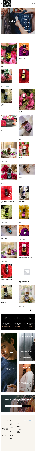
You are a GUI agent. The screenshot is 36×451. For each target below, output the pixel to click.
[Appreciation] (9, 292)
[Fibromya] (9, 212)
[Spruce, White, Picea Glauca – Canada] (27, 169)
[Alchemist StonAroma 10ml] (9, 53)
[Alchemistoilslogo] (7, 0)
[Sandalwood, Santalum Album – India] (9, 271)
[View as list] (23, 39)
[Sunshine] (27, 99)
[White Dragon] (27, 149)
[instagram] (5, 435)
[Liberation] (9, 96)
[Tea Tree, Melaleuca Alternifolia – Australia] (9, 230)
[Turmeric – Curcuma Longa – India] (27, 272)
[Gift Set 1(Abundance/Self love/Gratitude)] (9, 76)
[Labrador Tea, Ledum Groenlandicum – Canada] (9, 193)
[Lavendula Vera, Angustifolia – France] (27, 125)
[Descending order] (11, 39)
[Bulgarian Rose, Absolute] (27, 49)
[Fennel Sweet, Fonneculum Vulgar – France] (27, 249)
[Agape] (9, 172)
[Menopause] (27, 212)
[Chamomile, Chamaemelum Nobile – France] (27, 230)
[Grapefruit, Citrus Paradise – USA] (27, 76)
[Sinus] (9, 150)
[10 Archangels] (9, 121)
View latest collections (18, 326)
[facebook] (2, 435)
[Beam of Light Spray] (27, 193)
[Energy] (9, 250)
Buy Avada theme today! (6, 326)
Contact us (30, 326)
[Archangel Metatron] (27, 294)
